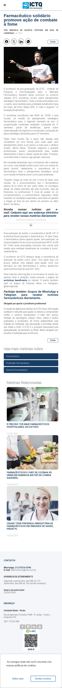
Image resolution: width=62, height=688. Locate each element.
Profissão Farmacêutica (17, 363)
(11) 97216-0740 (23, 567)
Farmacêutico (12, 356)
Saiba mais (17, 678)
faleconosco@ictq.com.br (23, 570)
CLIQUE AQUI (10, 592)
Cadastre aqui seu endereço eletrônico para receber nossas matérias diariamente (31, 214)
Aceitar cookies (43, 678)
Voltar (53, 42)
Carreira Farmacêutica (16, 370)
